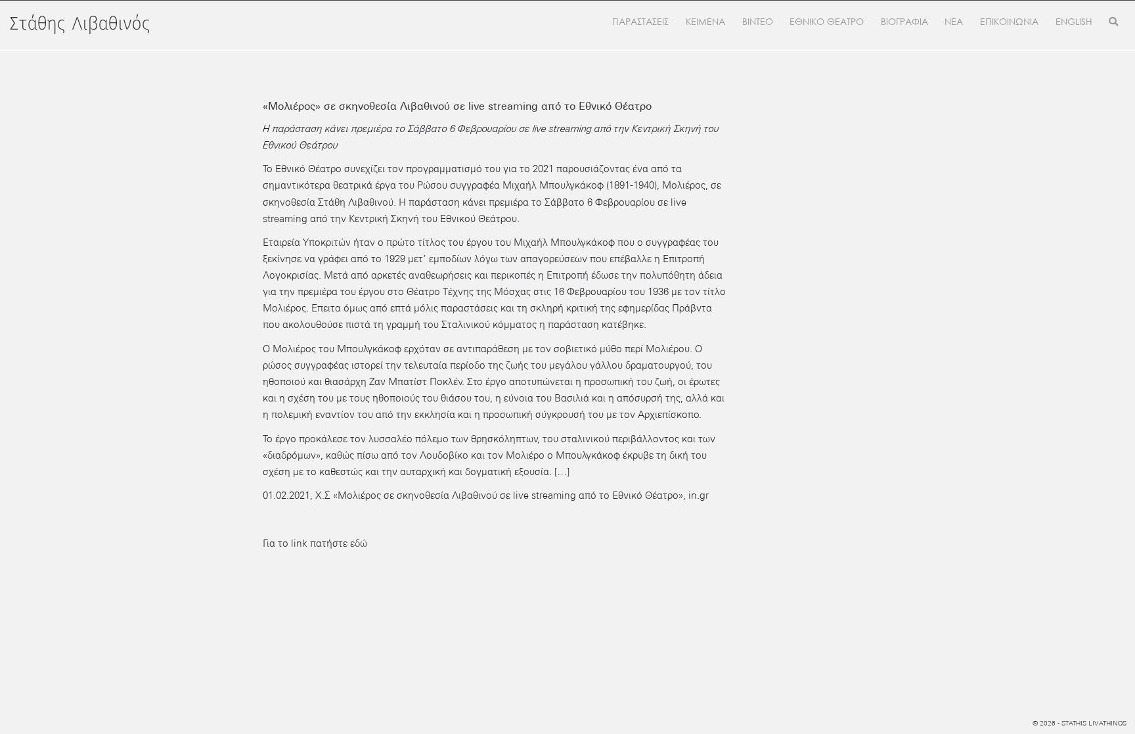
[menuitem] (1074, 22)
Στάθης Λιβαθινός (80, 24)
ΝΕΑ (954, 21)
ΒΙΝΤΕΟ (757, 21)
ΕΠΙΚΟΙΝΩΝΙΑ (1009, 21)
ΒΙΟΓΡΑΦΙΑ (904, 21)
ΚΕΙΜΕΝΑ (705, 21)
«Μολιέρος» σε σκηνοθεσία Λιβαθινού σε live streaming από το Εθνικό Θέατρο (457, 106)
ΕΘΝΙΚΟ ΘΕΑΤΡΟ (827, 21)
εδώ (358, 543)
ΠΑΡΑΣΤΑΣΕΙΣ (640, 21)
